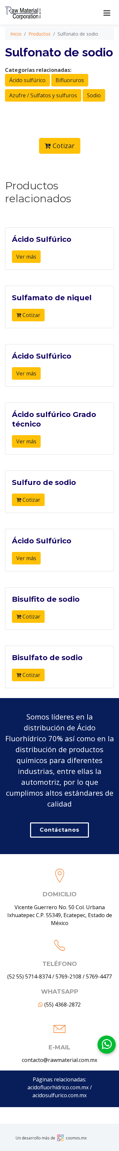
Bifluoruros (70, 80)
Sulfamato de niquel (52, 297)
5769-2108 (68, 976)
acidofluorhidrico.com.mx (58, 1087)
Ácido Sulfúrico (41, 239)
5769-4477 (99, 976)
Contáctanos (59, 830)
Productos (39, 34)
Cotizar (63, 145)
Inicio (15, 34)
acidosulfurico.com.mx (59, 1095)
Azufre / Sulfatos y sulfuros (43, 95)
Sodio (94, 95)
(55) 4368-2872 (62, 1004)
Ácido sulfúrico (27, 80)
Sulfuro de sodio (44, 482)
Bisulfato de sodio (47, 657)
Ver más (26, 256)
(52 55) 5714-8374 (29, 976)
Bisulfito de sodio (46, 599)
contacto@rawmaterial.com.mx (59, 1060)
